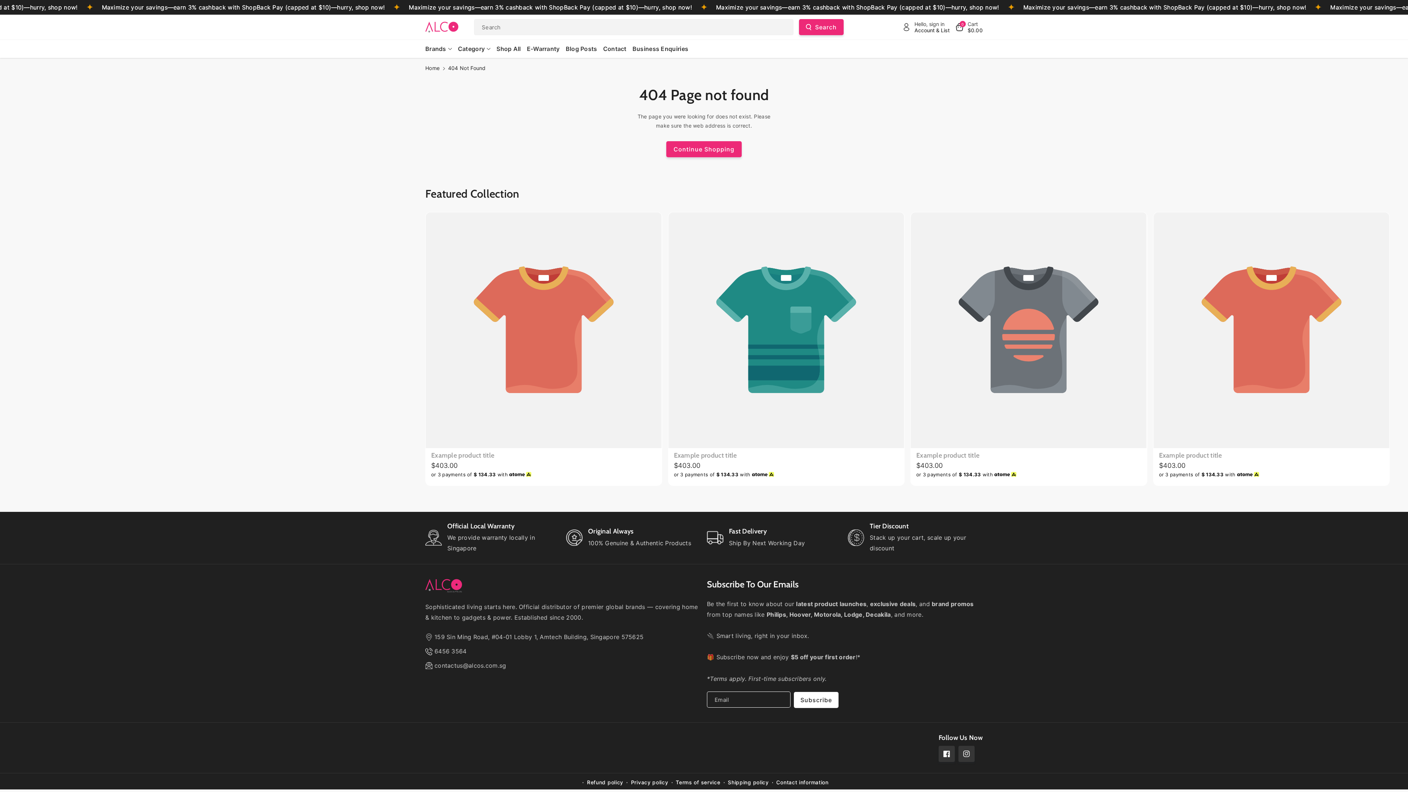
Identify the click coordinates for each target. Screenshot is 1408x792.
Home (432, 68)
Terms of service (698, 782)
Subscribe (816, 700)
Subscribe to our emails (753, 584)
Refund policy (605, 782)
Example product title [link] (462, 455)
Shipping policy (748, 782)
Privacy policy (649, 782)
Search (826, 27)
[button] (969, 27)
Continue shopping (704, 149)
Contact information (802, 782)
